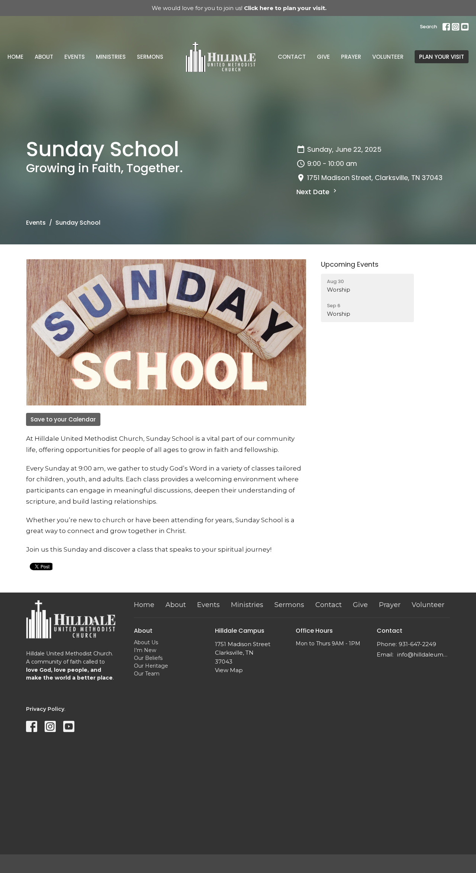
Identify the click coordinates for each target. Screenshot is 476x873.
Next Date (313, 191)
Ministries (111, 57)
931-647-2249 (417, 644)
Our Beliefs (148, 658)
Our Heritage (151, 665)
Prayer (351, 57)
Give (323, 57)
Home (15, 57)
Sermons (150, 57)
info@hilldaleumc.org (423, 654)
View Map (229, 670)
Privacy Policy (45, 709)
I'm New (145, 650)
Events (74, 57)
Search (428, 26)
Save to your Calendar (63, 419)
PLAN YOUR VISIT (441, 57)
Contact (292, 57)
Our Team (147, 673)
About (44, 57)
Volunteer (387, 57)
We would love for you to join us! (239, 8)
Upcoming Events (350, 264)
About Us (146, 642)
